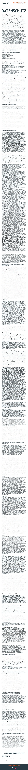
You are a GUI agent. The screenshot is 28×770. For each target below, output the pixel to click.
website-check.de (15, 588)
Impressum (10, 765)
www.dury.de (18, 748)
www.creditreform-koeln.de (8, 159)
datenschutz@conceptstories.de (9, 58)
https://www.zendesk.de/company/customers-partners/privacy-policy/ (13, 568)
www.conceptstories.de (6, 16)
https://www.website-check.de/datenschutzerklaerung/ (8, 587)
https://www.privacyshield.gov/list (9, 287)
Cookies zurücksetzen (5, 760)
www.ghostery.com (15, 296)
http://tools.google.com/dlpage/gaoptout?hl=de (12, 361)
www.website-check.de (11, 749)
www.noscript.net (7, 296)
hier (6, 759)
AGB (19, 765)
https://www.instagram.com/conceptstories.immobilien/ (16, 767)
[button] (4, 3)
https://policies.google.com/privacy (8, 291)
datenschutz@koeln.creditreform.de (19, 250)
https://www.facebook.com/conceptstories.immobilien (12, 767)
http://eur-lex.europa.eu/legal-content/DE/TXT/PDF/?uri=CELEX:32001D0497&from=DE (13, 188)
